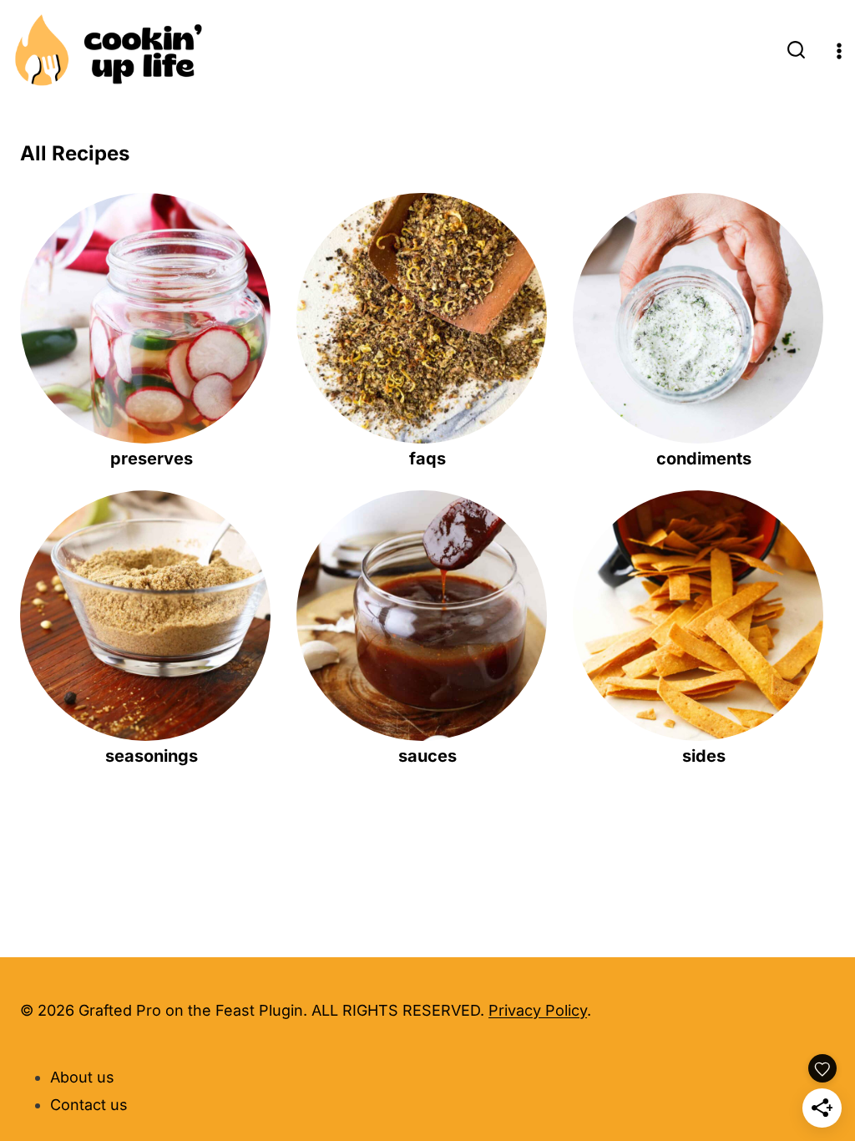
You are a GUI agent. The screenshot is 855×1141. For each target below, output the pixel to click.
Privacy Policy (537, 1010)
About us (82, 1077)
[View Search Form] (796, 51)
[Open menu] (838, 51)
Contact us (89, 1104)
